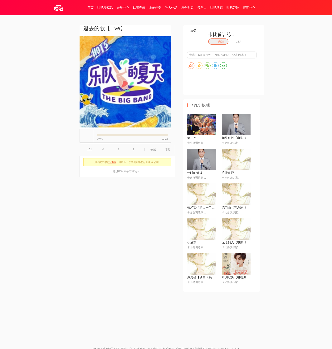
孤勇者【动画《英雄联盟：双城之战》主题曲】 (201, 277)
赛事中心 (249, 7)
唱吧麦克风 (105, 7)
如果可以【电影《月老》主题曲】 (236, 138)
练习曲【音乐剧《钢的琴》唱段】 (236, 207)
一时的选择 (195, 172)
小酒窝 (191, 242)
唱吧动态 (216, 7)
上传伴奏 (155, 7)
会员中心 (123, 7)
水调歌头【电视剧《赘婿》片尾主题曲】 (236, 277)
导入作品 (171, 7)
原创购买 (187, 7)
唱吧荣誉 (233, 7)
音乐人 (202, 7)
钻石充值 (139, 7)
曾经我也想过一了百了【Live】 (201, 207)
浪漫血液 (228, 172)
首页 (90, 7)
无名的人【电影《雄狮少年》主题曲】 (236, 242)
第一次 (191, 138)
